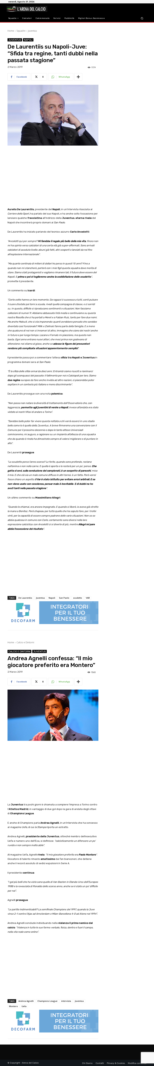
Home (11, 30)
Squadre (21, 30)
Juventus (32, 30)
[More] (78, 77)
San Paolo (64, 597)
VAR (88, 597)
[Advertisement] (53, 176)
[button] (142, 18)
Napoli (28, 39)
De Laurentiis (25, 597)
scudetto (77, 597)
